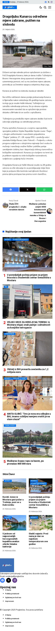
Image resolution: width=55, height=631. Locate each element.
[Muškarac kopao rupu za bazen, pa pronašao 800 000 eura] (27, 440)
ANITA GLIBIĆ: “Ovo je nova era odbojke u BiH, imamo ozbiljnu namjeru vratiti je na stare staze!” (29, 416)
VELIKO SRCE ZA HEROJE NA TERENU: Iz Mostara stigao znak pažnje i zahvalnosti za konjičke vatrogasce (28, 325)
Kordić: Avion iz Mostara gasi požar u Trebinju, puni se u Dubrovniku (13, 501)
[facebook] (46, 2)
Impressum (9, 601)
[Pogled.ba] (10, 7)
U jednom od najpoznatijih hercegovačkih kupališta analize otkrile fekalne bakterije (11, 540)
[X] (48, 2)
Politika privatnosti (12, 594)
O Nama (8, 590)
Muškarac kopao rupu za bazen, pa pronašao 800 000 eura (25, 462)
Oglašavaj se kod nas (13, 597)
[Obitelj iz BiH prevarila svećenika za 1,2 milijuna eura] (27, 348)
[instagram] (51, 2)
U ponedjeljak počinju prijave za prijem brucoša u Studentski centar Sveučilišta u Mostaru (29, 277)
